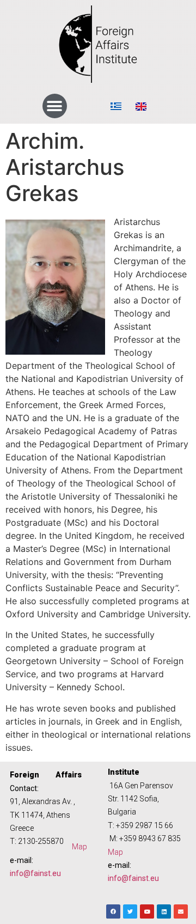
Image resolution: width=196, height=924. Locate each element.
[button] (54, 106)
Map (79, 846)
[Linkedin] (164, 911)
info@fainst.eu (35, 873)
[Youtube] (147, 911)
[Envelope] (181, 911)
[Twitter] (130, 911)
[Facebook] (113, 911)
